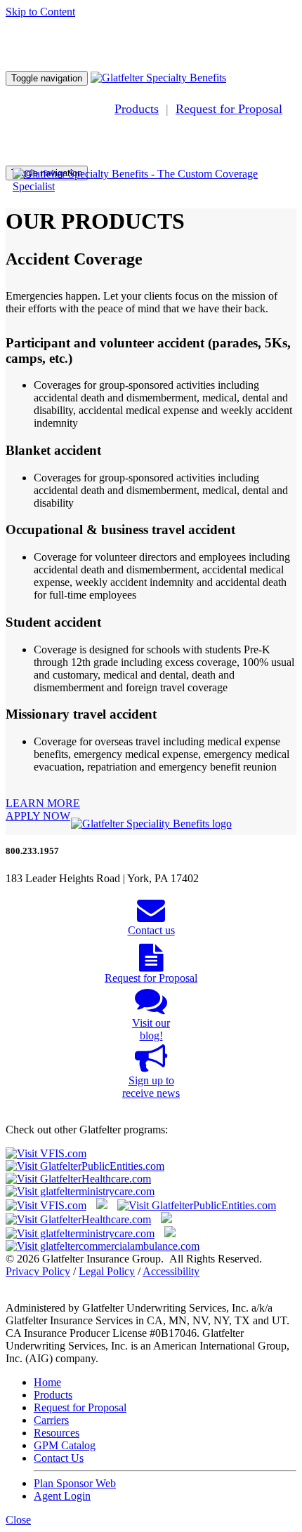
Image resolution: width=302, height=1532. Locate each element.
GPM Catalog (65, 1445)
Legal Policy (107, 1271)
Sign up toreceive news (151, 1086)
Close (18, 1520)
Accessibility (171, 1271)
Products (136, 109)
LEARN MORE (43, 803)
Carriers (51, 1420)
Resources (56, 1433)
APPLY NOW (38, 816)
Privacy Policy (38, 1271)
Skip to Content (40, 12)
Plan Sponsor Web (75, 1483)
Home (47, 1382)
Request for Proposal (229, 109)
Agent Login (62, 1496)
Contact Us (59, 1458)
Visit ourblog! (151, 1029)
